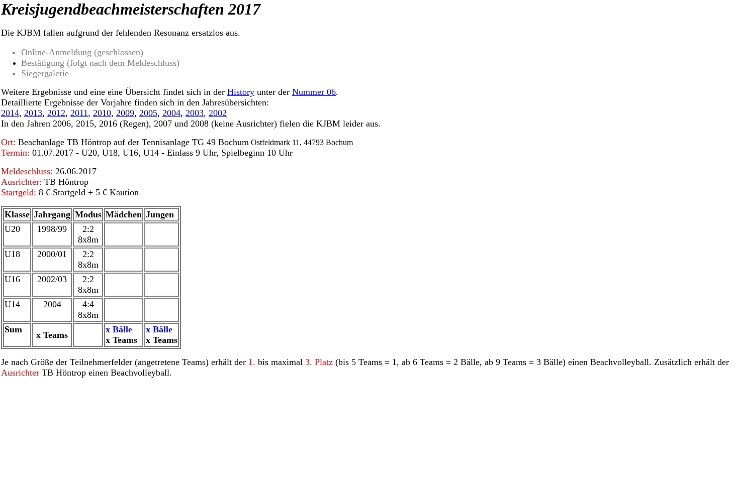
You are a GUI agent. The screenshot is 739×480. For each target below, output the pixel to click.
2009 (125, 113)
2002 (218, 113)
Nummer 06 (314, 92)
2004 (171, 113)
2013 (33, 113)
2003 (195, 113)
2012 (56, 113)
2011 (79, 113)
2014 (10, 113)
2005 (148, 113)
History (240, 92)
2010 (102, 113)
